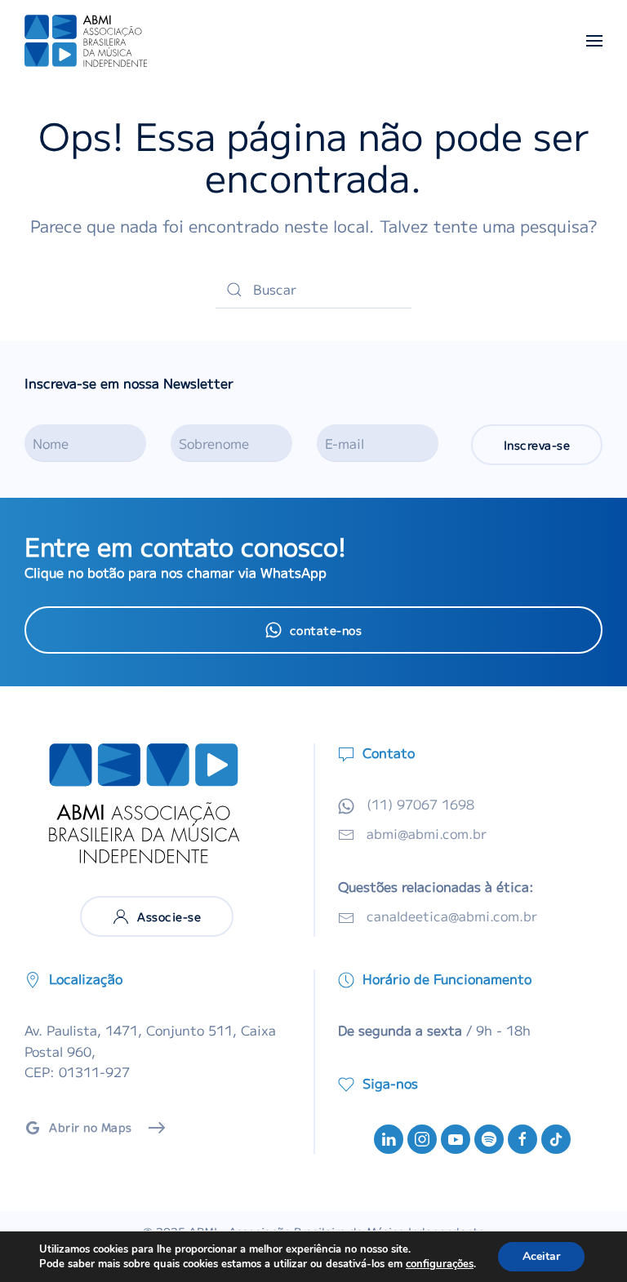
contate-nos (326, 630)
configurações (440, 1264)
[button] (594, 41)
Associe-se (169, 916)
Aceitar (541, 1256)
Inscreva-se (537, 445)
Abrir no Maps (90, 1127)
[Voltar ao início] (85, 41)
